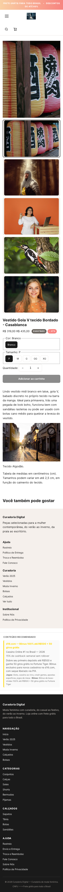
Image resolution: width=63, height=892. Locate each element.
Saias (6, 784)
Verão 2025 (9, 575)
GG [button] (35, 358)
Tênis (5, 819)
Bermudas (8, 794)
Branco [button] (11, 344)
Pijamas (7, 799)
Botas (6, 824)
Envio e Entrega (11, 849)
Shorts (6, 789)
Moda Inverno (10, 586)
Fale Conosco (10, 562)
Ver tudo (7, 601)
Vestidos (7, 580)
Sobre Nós (8, 614)
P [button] (9, 358)
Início (5, 734)
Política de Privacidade (15, 619)
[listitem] (31, 138)
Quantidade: (10, 368)
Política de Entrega (13, 552)
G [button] (26, 358)
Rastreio (7, 547)
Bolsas (6, 591)
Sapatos (7, 814)
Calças (6, 779)
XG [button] (44, 358)
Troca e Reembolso (13, 557)
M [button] (18, 358)
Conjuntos (8, 774)
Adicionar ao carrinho (31, 378)
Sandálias (8, 829)
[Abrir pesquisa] (6, 29)
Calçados (8, 596)
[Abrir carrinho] (15, 29)
